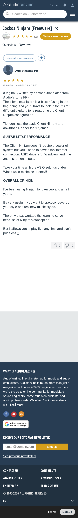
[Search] (7, 14)
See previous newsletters (19, 456)
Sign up (52, 446)
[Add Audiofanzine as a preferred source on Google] (16, 424)
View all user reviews (20, 58)
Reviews (25, 45)
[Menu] (72, 14)
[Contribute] (41, 58)
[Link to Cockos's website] (55, 28)
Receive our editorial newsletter (26, 437)
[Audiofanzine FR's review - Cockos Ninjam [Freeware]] (18, 5)
